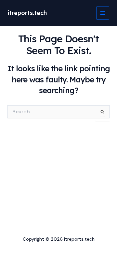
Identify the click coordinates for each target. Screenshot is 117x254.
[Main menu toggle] (102, 13)
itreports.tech (27, 13)
